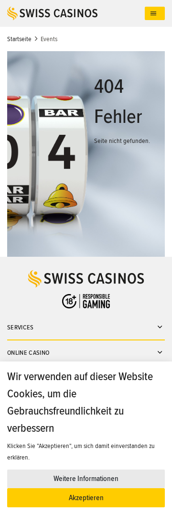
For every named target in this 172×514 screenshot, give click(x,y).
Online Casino (28, 353)
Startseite (19, 39)
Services (20, 327)
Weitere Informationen (86, 478)
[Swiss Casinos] (76, 13)
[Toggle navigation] (155, 14)
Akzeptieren (86, 498)
